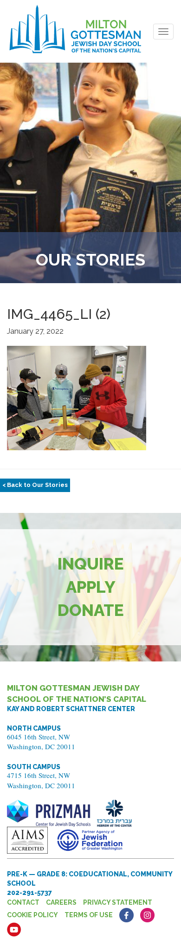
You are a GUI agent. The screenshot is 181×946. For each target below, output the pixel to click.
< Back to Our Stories (35, 484)
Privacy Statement (117, 902)
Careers (61, 902)
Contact (23, 902)
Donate (91, 610)
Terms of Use (89, 915)
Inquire (91, 563)
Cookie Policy (32, 915)
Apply (91, 586)
